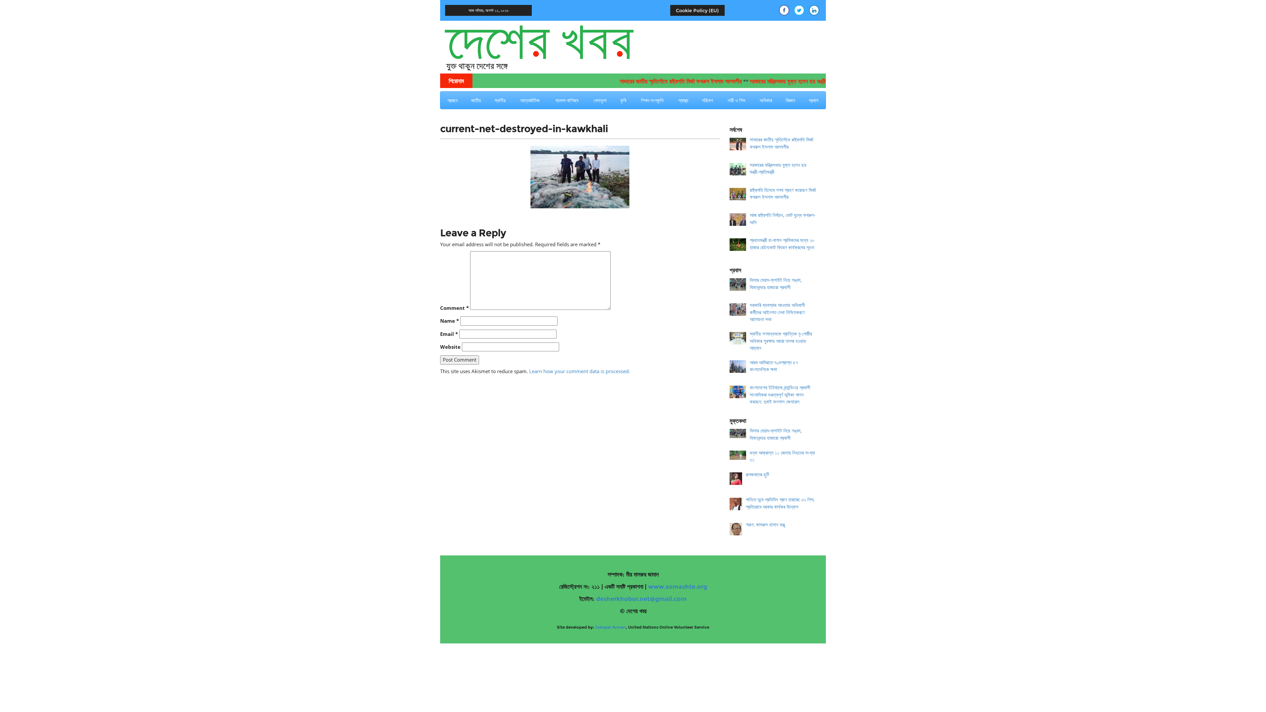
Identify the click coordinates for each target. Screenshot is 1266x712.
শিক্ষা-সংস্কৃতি (652, 100)
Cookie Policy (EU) (697, 11)
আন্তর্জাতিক (530, 100)
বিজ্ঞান (790, 100)
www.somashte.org (677, 586)
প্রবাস (814, 100)
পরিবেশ (707, 100)
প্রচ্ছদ (452, 100)
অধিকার (766, 100)
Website (450, 346)
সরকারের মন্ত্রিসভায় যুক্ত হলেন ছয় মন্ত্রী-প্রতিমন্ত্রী (776, 81)
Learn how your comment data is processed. (579, 371)
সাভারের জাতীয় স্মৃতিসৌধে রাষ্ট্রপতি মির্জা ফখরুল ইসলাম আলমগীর (659, 81)
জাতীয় (476, 100)
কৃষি (623, 100)
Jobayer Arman (610, 627)
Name (449, 320)
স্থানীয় (500, 100)
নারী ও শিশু (736, 100)
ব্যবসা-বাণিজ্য (567, 100)
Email (449, 334)
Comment (454, 308)
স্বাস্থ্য (683, 100)
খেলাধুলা (600, 100)
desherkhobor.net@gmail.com (641, 599)
